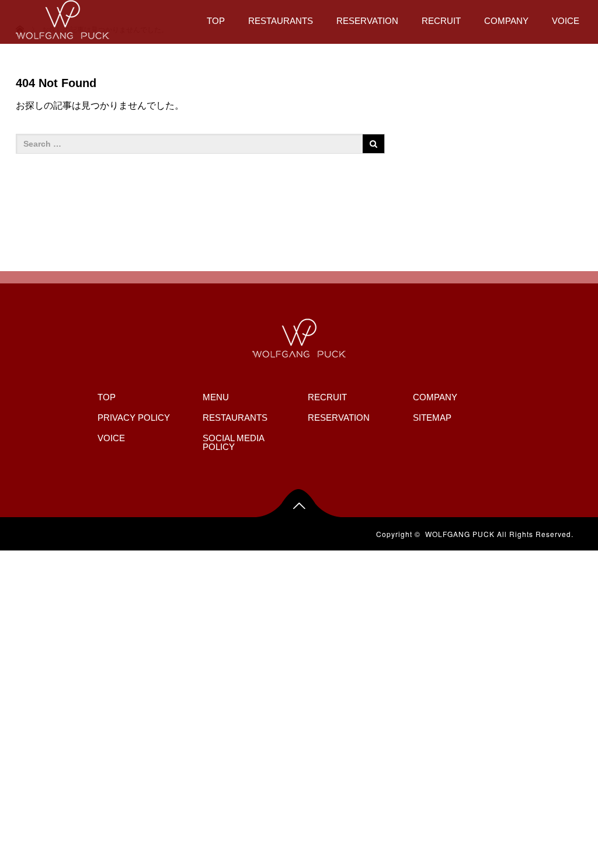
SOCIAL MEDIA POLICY (233, 442)
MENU (216, 397)
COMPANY (506, 21)
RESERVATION (367, 21)
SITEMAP (432, 417)
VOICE (565, 21)
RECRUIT (441, 21)
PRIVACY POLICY (134, 417)
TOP (216, 21)
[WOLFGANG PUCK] (62, 18)
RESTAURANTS (280, 21)
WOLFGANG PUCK (460, 534)
